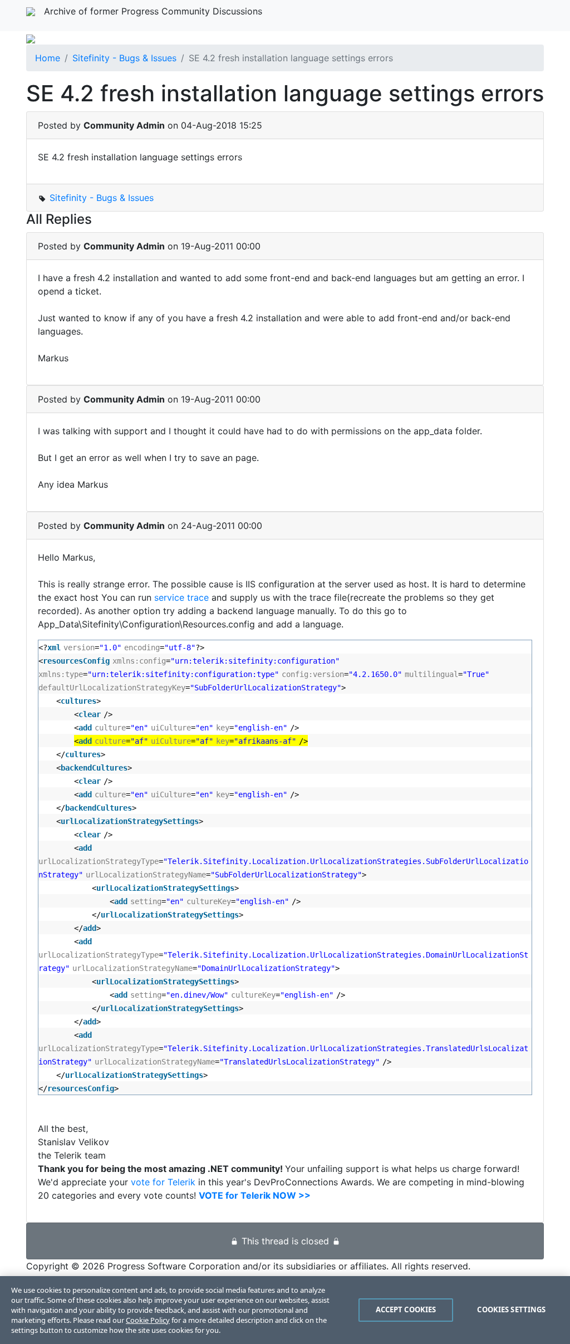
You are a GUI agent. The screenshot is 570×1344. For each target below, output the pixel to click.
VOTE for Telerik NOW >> (255, 1195)
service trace (181, 597)
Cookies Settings (511, 1309)
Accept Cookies (406, 1309)
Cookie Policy (148, 1320)
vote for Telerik (163, 1182)
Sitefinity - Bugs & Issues (124, 57)
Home (47, 57)
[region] (285, 1310)
